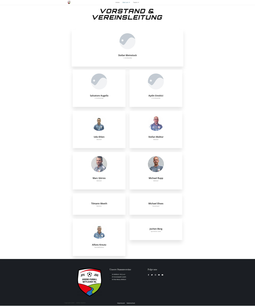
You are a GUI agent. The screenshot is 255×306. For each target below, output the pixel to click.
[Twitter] (152, 275)
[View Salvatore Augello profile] (99, 93)
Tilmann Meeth (99, 203)
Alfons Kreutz (99, 244)
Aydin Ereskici (156, 95)
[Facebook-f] (148, 275)
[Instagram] (155, 275)
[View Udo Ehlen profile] (99, 134)
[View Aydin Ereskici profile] (156, 93)
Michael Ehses (155, 203)
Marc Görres (99, 178)
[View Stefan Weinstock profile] (127, 52)
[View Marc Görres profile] (99, 175)
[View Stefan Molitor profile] (156, 134)
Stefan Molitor (155, 136)
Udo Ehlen (99, 136)
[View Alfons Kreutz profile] (99, 242)
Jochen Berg (156, 228)
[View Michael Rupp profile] (156, 175)
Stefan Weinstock (127, 55)
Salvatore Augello (99, 95)
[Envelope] (162, 275)
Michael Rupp (156, 178)
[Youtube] (159, 275)
